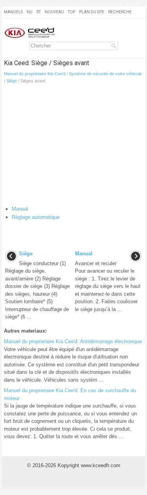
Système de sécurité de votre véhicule (105, 73)
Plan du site (91, 12)
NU (30, 12)
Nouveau (54, 12)
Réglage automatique (36, 217)
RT (38, 12)
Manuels (13, 12)
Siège (11, 80)
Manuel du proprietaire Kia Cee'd (34, 73)
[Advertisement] (73, 146)
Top (71, 12)
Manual (20, 209)
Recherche (120, 12)
